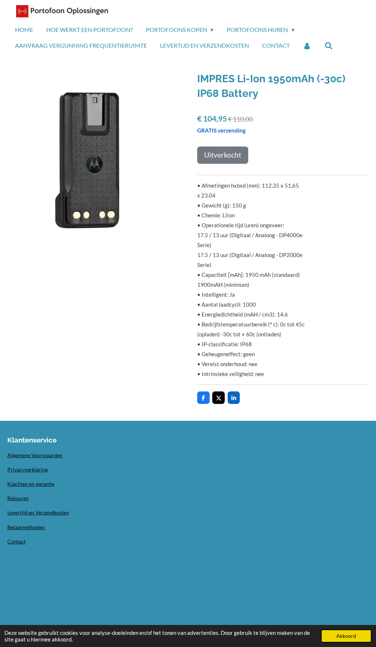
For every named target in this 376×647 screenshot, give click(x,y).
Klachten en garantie (30, 484)
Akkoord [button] (346, 636)
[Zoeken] (328, 45)
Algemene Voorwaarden (34, 455)
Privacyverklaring (27, 469)
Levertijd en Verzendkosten (38, 512)
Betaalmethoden (26, 527)
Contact (16, 541)
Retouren (18, 498)
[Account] (307, 45)
